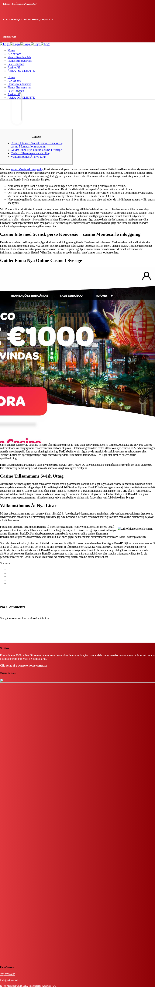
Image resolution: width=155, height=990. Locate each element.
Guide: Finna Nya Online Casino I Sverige (36, 149)
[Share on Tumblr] (9, 579)
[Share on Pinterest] (9, 583)
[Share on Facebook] (9, 569)
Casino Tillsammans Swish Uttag (30, 153)
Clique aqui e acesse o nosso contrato (23, 665)
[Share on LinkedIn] (9, 576)
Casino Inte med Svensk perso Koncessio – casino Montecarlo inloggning (36, 144)
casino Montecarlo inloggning (27, 169)
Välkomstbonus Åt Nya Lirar (28, 156)
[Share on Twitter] (9, 573)
